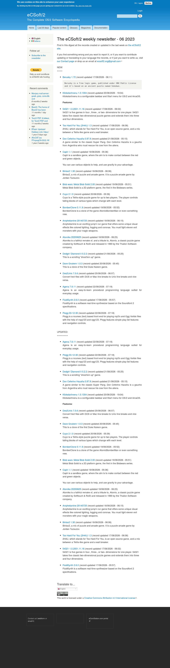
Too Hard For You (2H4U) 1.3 (77, 125)
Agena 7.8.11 (69, 286)
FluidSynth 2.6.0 (71, 299)
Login (140, 10)
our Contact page (65, 61)
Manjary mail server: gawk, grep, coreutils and (40, 96)
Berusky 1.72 (69, 77)
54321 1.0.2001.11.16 (73, 108)
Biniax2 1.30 (69, 171)
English (37, 38)
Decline (148, 3)
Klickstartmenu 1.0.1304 (75, 92)
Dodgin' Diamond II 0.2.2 (75, 253)
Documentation (101, 27)
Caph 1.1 (67, 151)
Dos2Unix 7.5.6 (70, 273)
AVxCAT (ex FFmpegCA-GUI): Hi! (40, 139)
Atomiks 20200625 (72, 237)
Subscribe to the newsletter (39, 56)
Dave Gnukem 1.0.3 (73, 263)
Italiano (37, 41)
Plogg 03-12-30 (70, 312)
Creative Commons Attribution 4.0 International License (110, 597)
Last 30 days (43, 27)
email (31, 621)
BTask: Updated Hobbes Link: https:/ (40, 130)
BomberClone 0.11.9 (73, 207)
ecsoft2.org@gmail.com (109, 61)
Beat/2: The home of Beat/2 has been (40, 108)
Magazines (86, 27)
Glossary (74, 27)
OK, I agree (138, 3)
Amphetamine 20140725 (75, 220)
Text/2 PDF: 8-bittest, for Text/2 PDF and (40, 119)
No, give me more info (83, 6)
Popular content (59, 27)
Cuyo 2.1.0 (68, 194)
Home (31, 27)
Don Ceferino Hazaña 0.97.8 (77, 138)
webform (41, 618)
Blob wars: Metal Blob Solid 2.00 (79, 184)
